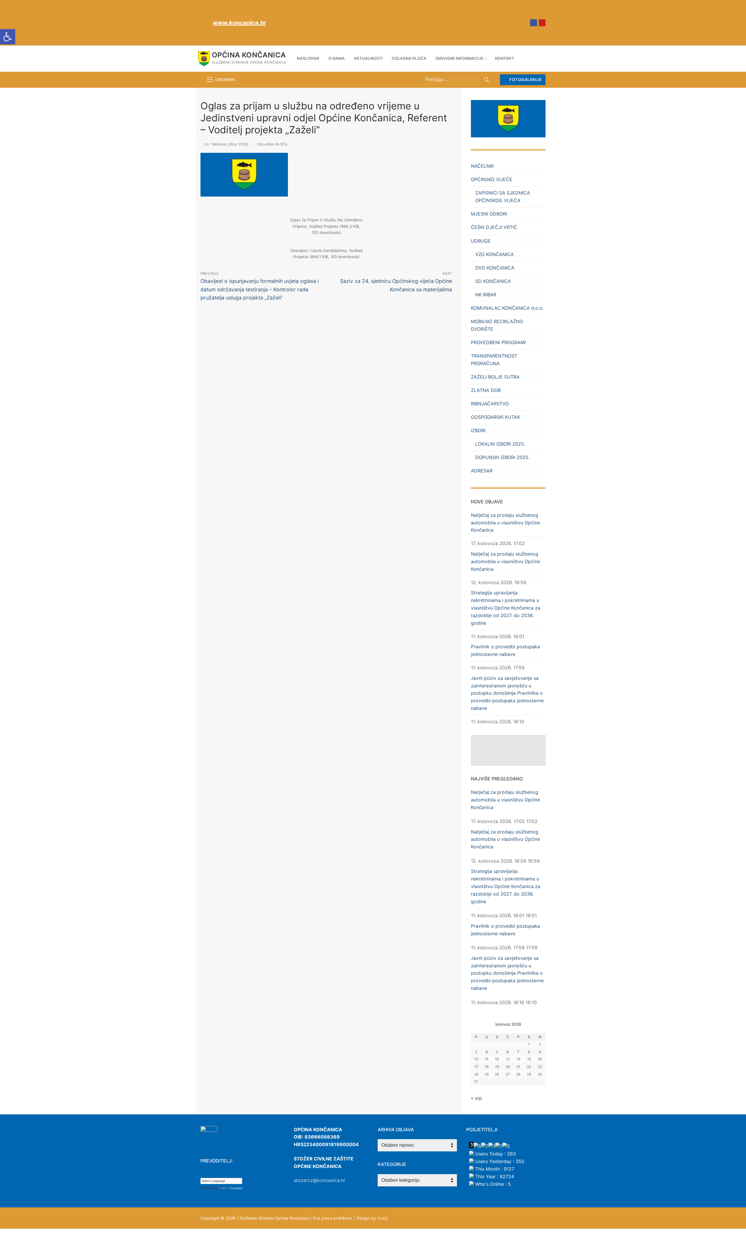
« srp (476, 1098)
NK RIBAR (485, 294)
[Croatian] (203, 1173)
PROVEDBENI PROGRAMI (498, 342)
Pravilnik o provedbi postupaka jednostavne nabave (505, 650)
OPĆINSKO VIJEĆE (491, 179)
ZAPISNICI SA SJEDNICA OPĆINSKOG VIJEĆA (502, 196)
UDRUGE (481, 241)
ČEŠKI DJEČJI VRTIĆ (494, 227)
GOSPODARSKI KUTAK (495, 417)
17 (476, 1066)
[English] (214, 1173)
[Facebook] (533, 22)
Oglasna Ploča (271, 144)
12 (497, 1059)
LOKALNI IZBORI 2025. (500, 444)
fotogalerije (525, 79)
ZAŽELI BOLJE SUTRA (495, 377)
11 (486, 1059)
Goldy (382, 1218)
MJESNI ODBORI (489, 214)
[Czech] (209, 1173)
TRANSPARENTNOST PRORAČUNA (494, 359)
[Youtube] (542, 22)
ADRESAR (481, 471)
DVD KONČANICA (494, 268)
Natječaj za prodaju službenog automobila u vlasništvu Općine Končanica (505, 522)
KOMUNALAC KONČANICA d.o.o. (507, 308)
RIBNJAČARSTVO (490, 404)
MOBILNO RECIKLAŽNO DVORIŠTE (497, 325)
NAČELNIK (482, 166)
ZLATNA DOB (486, 390)
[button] (7, 36)
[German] (226, 1173)
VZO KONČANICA (494, 254)
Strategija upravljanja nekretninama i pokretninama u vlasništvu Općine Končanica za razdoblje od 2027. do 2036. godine (505, 608)
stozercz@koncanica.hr (319, 1180)
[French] (220, 1173)
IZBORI (478, 430)
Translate (235, 1188)
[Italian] (232, 1173)
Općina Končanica (249, 55)
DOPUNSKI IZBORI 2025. (502, 457)
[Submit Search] (486, 80)
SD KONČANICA (493, 281)
